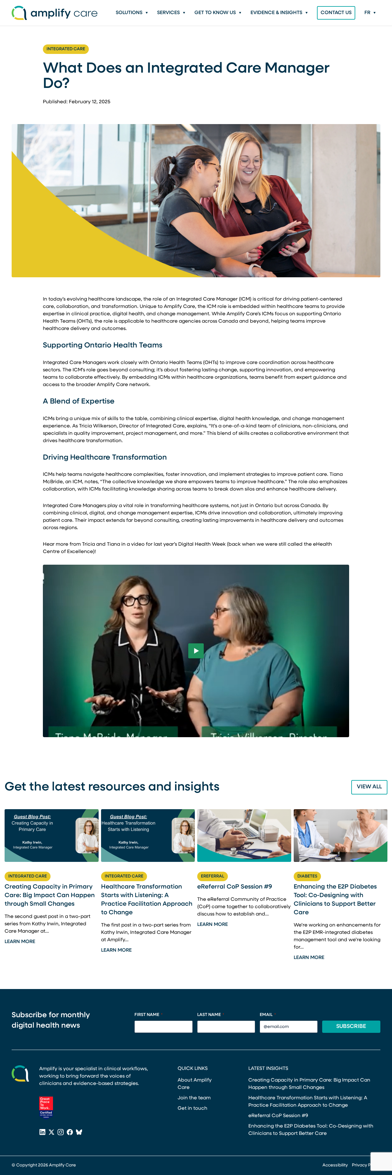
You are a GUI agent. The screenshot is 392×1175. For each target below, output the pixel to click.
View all (369, 787)
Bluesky (79, 1132)
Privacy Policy (366, 1165)
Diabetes (307, 876)
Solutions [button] (129, 12)
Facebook (70, 1132)
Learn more (20, 941)
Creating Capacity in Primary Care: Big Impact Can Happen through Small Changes (50, 895)
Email (268, 1015)
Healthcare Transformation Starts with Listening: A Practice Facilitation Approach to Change (146, 900)
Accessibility (335, 1165)
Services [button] (168, 12)
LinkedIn (42, 1132)
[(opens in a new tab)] (46, 1108)
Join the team (194, 1098)
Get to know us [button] (215, 12)
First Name (148, 1015)
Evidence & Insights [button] (276, 12)
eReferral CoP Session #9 (234, 887)
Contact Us (336, 12)
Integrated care (66, 49)
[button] (370, 13)
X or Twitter (51, 1132)
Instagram (61, 1132)
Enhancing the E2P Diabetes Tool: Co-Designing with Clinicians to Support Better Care (335, 900)
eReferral (212, 876)
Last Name (210, 1015)
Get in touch (192, 1108)
